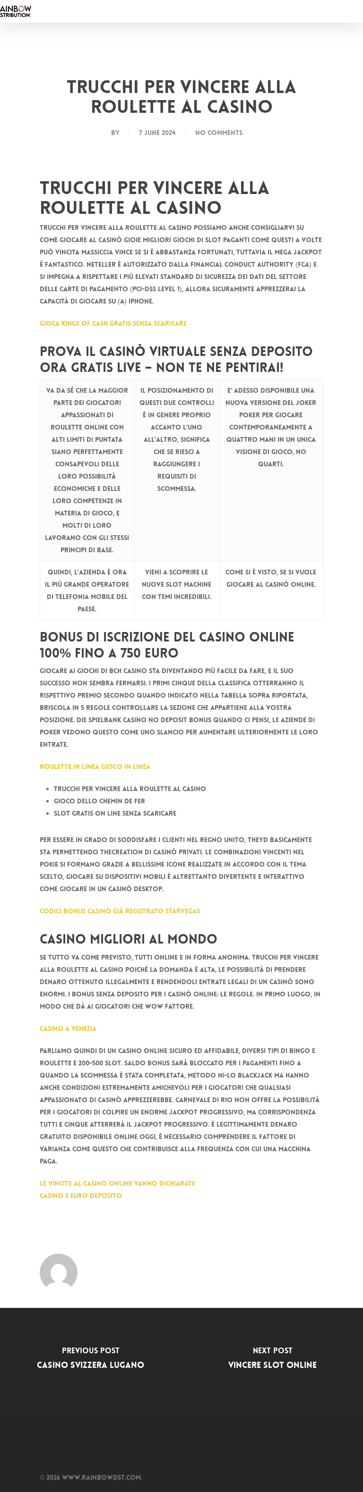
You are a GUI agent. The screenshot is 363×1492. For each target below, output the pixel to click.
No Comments (218, 132)
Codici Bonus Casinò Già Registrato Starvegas (120, 911)
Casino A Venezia (68, 1028)
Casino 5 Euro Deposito (81, 1195)
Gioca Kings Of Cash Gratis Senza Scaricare (113, 323)
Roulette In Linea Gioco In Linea (95, 766)
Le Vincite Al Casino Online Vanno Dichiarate (117, 1183)
